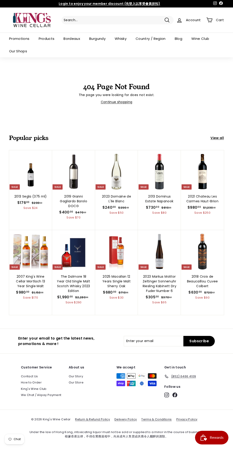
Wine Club (200, 38)
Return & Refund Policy (92, 419)
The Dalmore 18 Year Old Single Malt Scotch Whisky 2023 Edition (73, 283)
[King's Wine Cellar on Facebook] (174, 395)
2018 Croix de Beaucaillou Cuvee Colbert (202, 281)
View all (217, 138)
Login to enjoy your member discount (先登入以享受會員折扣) (109, 3)
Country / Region (151, 38)
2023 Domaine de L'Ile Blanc (116, 198)
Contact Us (29, 376)
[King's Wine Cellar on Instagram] (166, 395)
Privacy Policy (187, 419)
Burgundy (97, 38)
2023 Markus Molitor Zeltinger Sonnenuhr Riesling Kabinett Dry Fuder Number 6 (159, 283)
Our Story (76, 376)
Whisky (121, 38)
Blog (178, 38)
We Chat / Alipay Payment (41, 395)
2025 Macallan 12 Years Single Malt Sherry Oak (116, 281)
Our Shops (18, 51)
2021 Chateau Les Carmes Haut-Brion (202, 198)
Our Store (76, 382)
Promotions (19, 38)
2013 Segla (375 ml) (30, 196)
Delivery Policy (125, 419)
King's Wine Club (34, 389)
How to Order (31, 382)
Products (47, 38)
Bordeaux (71, 38)
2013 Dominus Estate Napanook (159, 198)
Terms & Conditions (156, 419)
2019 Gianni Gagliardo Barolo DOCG (73, 201)
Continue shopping (116, 102)
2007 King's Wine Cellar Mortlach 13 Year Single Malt (30, 281)
